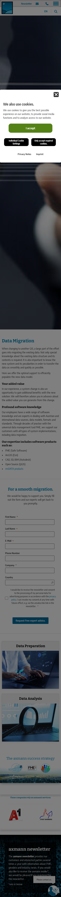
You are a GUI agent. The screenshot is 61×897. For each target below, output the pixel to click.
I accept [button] (30, 128)
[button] (56, 94)
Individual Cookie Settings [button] (16, 142)
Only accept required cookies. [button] (43, 142)
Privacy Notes (24, 154)
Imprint (39, 154)
